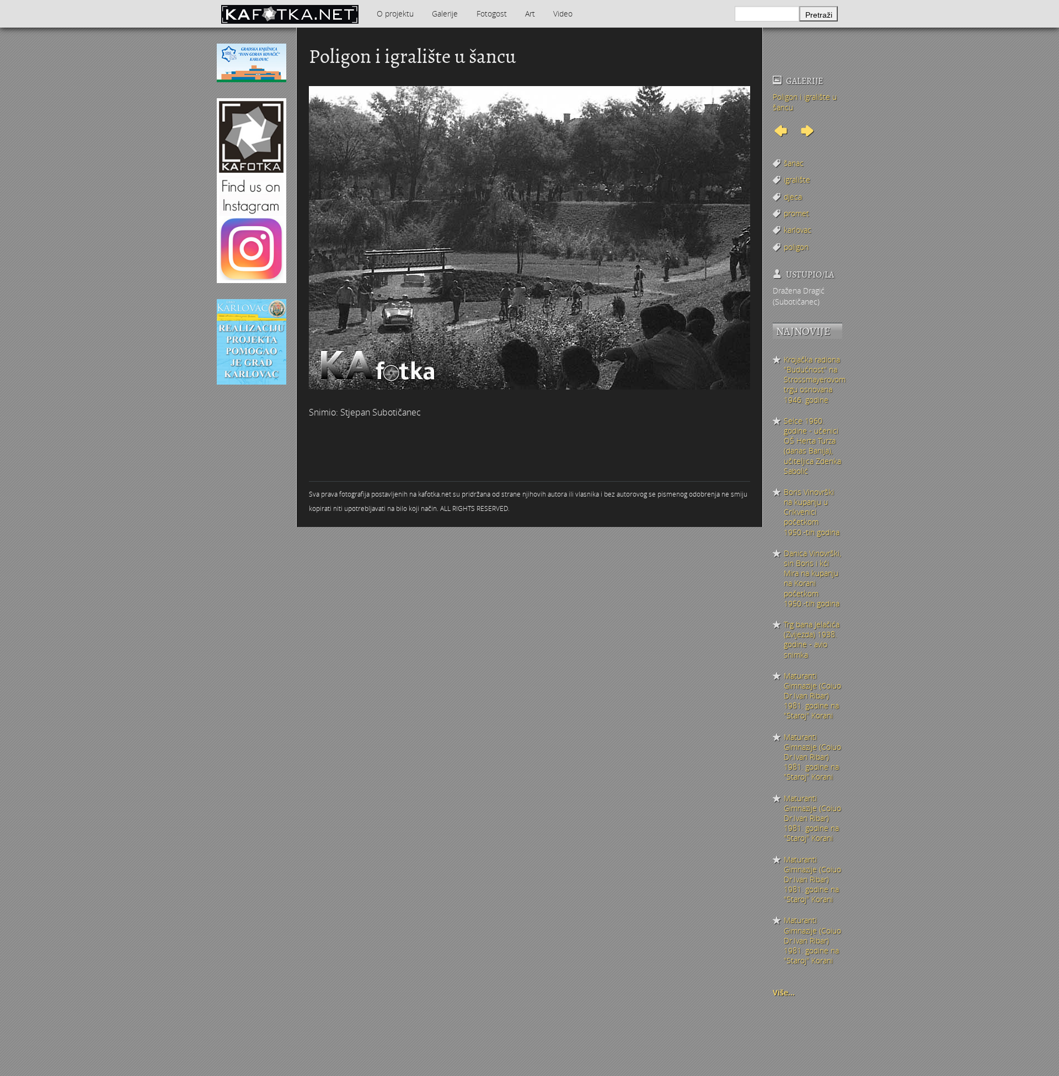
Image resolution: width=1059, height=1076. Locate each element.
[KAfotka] (289, 14)
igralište (797, 179)
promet (796, 213)
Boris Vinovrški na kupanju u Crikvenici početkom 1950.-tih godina (811, 512)
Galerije (445, 13)
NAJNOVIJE (803, 331)
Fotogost (492, 13)
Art (530, 13)
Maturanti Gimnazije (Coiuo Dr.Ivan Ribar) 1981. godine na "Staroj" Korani (812, 696)
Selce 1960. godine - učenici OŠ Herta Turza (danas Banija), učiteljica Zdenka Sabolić (812, 446)
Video (563, 13)
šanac (794, 163)
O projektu (395, 13)
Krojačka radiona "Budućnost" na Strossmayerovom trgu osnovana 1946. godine (813, 380)
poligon (796, 247)
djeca (793, 196)
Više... (784, 992)
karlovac (797, 230)
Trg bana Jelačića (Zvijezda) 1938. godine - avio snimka (811, 640)
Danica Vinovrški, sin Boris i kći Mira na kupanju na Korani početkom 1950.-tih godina (812, 578)
